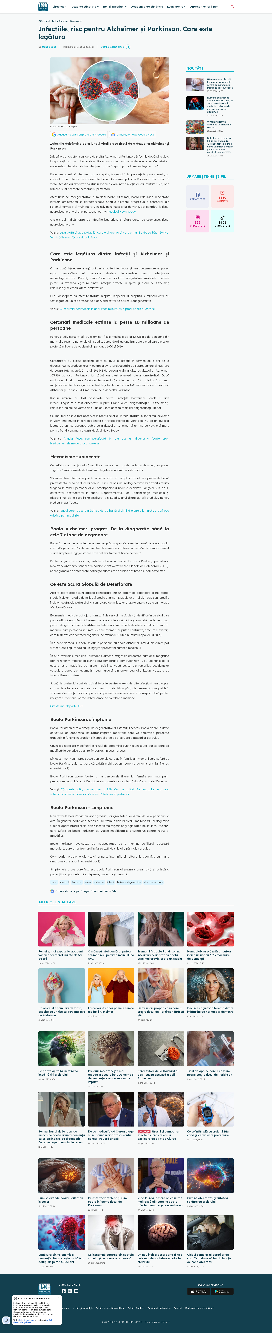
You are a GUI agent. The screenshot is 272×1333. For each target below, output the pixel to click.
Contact (178, 1308)
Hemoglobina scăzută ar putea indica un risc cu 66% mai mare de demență (209, 955)
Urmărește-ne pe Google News (135, 134)
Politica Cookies (136, 1308)
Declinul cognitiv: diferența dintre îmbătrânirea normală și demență (210, 1010)
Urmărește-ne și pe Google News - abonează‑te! (86, 891)
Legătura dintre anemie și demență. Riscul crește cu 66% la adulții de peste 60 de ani (61, 1258)
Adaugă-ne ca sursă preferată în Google (81, 134)
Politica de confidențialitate (110, 1308)
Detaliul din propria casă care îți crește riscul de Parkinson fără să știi (161, 1011)
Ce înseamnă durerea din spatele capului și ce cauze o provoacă (111, 1256)
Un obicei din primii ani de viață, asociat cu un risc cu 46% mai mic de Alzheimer (61, 1011)
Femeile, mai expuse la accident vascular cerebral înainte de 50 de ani (60, 955)
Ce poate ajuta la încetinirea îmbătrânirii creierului (58, 1072)
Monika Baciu (49, 46)
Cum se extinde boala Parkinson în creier (60, 1199)
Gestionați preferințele (159, 1308)
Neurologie (76, 21)
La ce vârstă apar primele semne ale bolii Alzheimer (111, 1010)
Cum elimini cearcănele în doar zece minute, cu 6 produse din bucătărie (107, 309)
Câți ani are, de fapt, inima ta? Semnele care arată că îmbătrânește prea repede (220, 149)
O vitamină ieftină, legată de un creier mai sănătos (219, 106)
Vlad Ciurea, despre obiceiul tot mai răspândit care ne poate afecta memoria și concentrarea (160, 1201)
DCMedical (44, 21)
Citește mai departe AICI (66, 706)
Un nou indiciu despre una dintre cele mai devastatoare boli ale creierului (160, 1258)
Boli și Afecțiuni (60, 21)
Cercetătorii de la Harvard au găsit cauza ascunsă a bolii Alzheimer (158, 1074)
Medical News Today (122, 211)
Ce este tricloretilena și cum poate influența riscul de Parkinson (107, 1201)
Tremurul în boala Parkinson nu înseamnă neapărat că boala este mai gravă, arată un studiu (160, 955)
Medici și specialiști (83, 1308)
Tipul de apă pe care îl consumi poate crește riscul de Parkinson (209, 1072)
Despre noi (63, 1308)
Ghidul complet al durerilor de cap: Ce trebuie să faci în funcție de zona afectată (209, 1258)
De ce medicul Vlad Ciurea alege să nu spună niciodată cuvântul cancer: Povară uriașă (111, 1135)
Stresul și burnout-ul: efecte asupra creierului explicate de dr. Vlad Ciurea (159, 1135)
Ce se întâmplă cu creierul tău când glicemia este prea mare (208, 1133)
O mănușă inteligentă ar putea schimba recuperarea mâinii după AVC (111, 955)
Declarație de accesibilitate (199, 1308)
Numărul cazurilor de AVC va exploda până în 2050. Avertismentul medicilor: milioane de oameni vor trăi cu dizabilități (220, 86)
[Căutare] (232, 6)
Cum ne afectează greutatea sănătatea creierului (207, 1199)
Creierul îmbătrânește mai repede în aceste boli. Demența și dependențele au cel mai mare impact (111, 1076)
